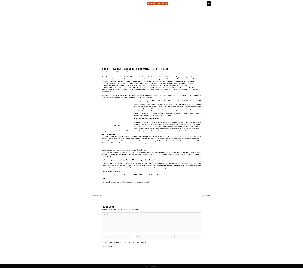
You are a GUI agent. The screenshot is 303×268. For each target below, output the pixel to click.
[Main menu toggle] (209, 3)
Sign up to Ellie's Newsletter (157, 3)
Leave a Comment (106, 72)
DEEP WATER (163, 95)
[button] (151, 48)
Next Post (207, 195)
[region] (151, 30)
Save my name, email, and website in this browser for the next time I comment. (125, 242)
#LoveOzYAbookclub (118, 72)
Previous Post (97, 195)
